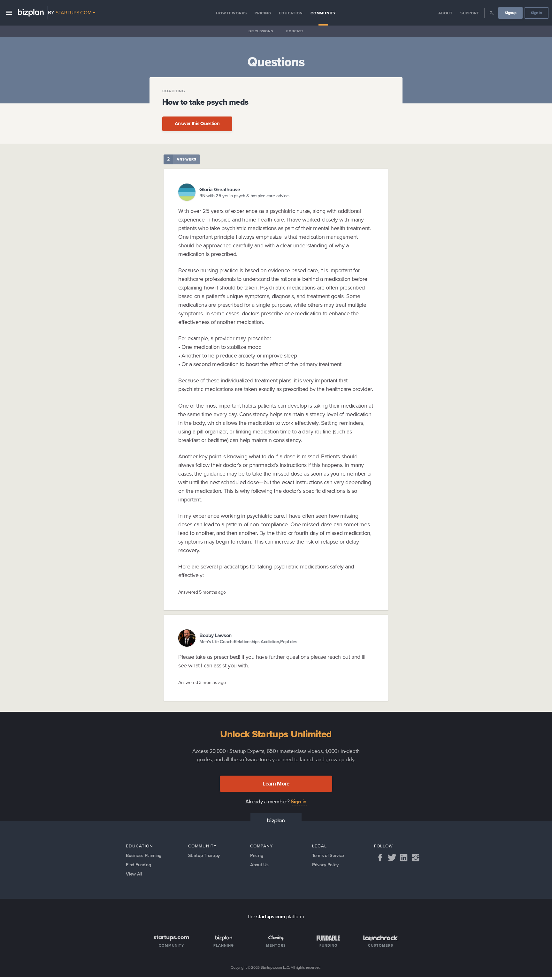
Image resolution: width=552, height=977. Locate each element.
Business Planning (143, 855)
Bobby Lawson (215, 635)
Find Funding (138, 864)
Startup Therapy (204, 855)
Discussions (261, 31)
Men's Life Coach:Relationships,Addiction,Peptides (248, 641)
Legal (319, 846)
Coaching (174, 91)
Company (261, 846)
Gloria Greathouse (219, 189)
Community (323, 13)
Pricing (263, 13)
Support (469, 13)
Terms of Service (328, 855)
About (445, 13)
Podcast (294, 31)
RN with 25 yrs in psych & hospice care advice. (244, 196)
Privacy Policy (325, 864)
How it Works (231, 13)
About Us (259, 864)
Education (291, 13)
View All (134, 873)
